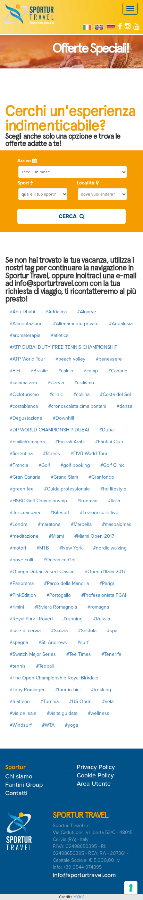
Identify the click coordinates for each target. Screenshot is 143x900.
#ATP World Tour (27, 359)
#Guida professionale (67, 489)
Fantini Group (24, 784)
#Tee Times (78, 654)
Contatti (16, 793)
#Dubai (107, 430)
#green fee (22, 489)
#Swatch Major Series (33, 654)
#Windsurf (21, 725)
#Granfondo (101, 477)
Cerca (69, 216)
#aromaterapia (25, 335)
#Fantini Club (109, 442)
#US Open (80, 701)
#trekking (101, 690)
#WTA (48, 725)
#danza (124, 406)
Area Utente (94, 783)
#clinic (56, 394)
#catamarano (23, 383)
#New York (71, 548)
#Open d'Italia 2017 (105, 572)
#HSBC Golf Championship (38, 501)
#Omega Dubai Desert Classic (42, 572)
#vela (107, 701)
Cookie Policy (95, 775)
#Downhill (63, 418)
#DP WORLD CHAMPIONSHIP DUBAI (49, 430)
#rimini (17, 607)
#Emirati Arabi (70, 442)
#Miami (56, 536)
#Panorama (22, 583)
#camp (91, 371)
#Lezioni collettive (99, 512)
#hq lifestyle (113, 489)
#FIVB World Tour (89, 453)
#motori (18, 548)
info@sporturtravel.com (84, 875)
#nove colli (21, 560)
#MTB (42, 548)
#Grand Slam (64, 477)
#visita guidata (62, 713)
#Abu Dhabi (22, 312)
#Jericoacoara (25, 512)
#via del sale (23, 713)
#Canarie (117, 371)
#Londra (18, 524)
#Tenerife (111, 654)
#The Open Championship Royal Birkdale (54, 678)
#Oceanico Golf (60, 560)
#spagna (19, 642)
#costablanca (24, 406)
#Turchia (49, 701)
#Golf (44, 465)
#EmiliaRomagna (27, 442)
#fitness (51, 453)
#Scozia (59, 631)
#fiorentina (21, 453)
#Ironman (87, 501)
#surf (83, 642)
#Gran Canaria (25, 477)
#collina (81, 394)
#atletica (59, 335)
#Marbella (81, 524)
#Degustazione (26, 418)
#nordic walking (110, 548)
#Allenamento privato (76, 324)
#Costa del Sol (115, 394)
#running (73, 619)
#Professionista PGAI (103, 595)
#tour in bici (68, 690)
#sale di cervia (25, 631)
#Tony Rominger (27, 690)
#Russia (101, 619)
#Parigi (106, 583)
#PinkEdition (23, 595)
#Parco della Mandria (66, 583)
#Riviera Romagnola (55, 607)
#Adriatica (56, 312)
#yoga (71, 725)
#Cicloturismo (24, 394)
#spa (112, 631)
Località (86, 183)
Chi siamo (18, 776)
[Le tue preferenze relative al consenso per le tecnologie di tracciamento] (130, 887)
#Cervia (56, 383)
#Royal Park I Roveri (31, 619)
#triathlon (20, 701)
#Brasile (39, 371)
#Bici (15, 371)
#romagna (98, 607)
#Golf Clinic (112, 465)
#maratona (49, 524)
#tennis (18, 666)
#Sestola (87, 631)
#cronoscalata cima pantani (77, 406)
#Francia (19, 465)
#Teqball (45, 666)
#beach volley (70, 359)
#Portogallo (59, 595)
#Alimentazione (26, 324)
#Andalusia (121, 324)
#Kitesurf (59, 512)
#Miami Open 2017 (94, 536)
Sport (24, 183)
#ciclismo (84, 383)
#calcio (65, 371)
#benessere (109, 359)
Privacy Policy (96, 767)
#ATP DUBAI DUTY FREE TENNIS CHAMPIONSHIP (63, 347)
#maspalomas (116, 524)
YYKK (79, 896)
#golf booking (75, 465)
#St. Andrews (53, 642)
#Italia (114, 501)
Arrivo (24, 161)
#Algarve (86, 312)
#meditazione (24, 536)
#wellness (98, 713)
